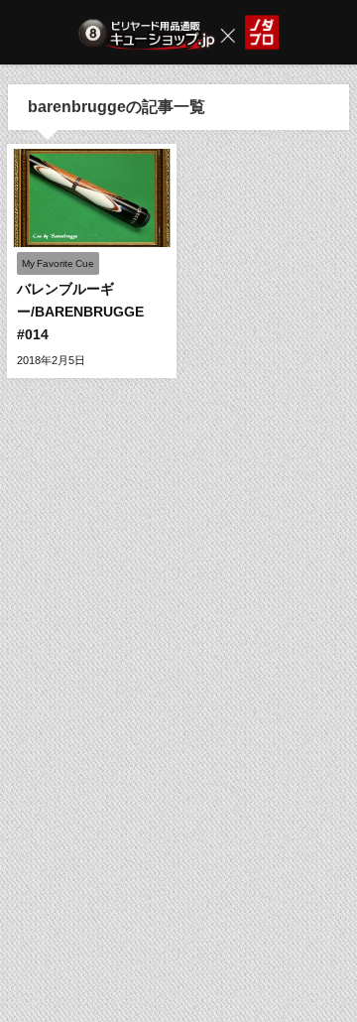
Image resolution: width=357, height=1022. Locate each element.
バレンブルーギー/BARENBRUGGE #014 (80, 311)
